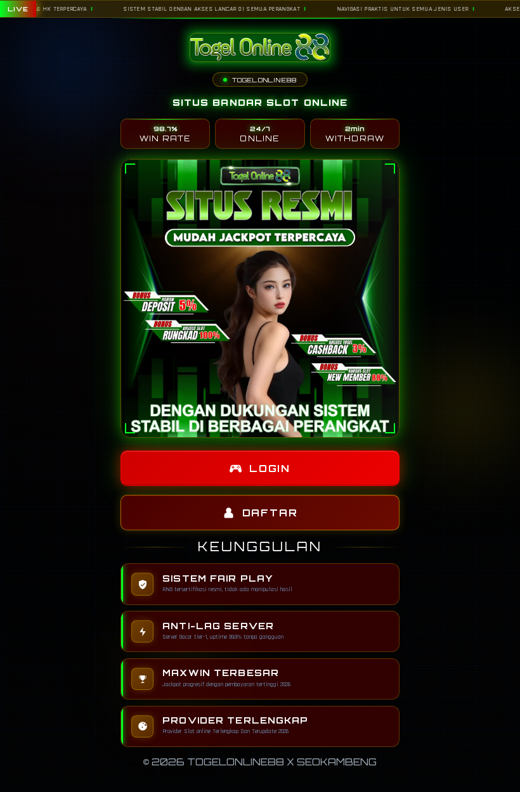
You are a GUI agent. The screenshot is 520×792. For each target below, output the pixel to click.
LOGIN (269, 469)
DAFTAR (270, 513)
